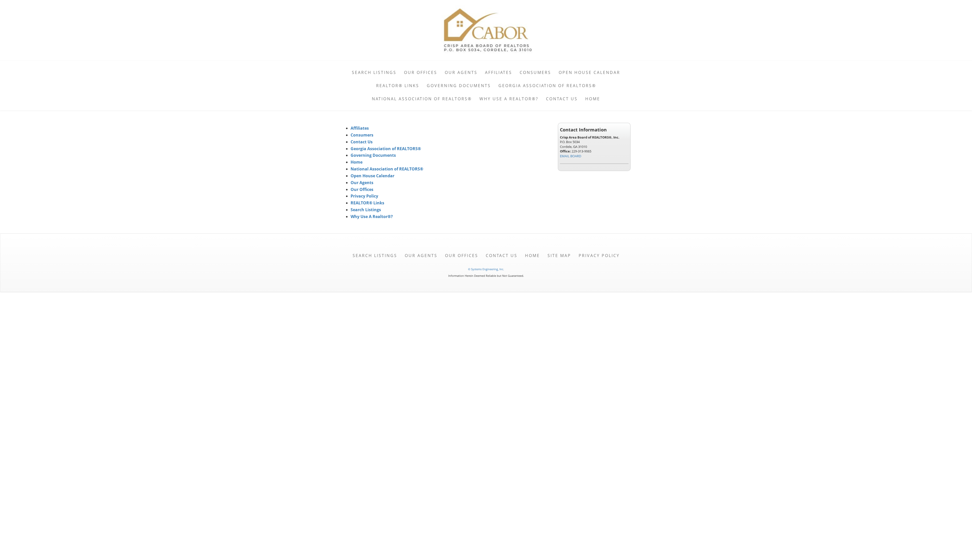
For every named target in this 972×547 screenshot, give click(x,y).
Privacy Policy (364, 196)
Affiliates (498, 72)
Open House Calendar (589, 72)
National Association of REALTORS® (422, 99)
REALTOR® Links (397, 85)
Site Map (559, 255)
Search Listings (374, 72)
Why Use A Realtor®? (508, 99)
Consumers (535, 72)
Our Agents (461, 72)
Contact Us (562, 99)
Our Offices (420, 72)
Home (592, 99)
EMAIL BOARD (570, 156)
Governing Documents (459, 85)
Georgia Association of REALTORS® (547, 85)
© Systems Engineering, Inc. (486, 269)
